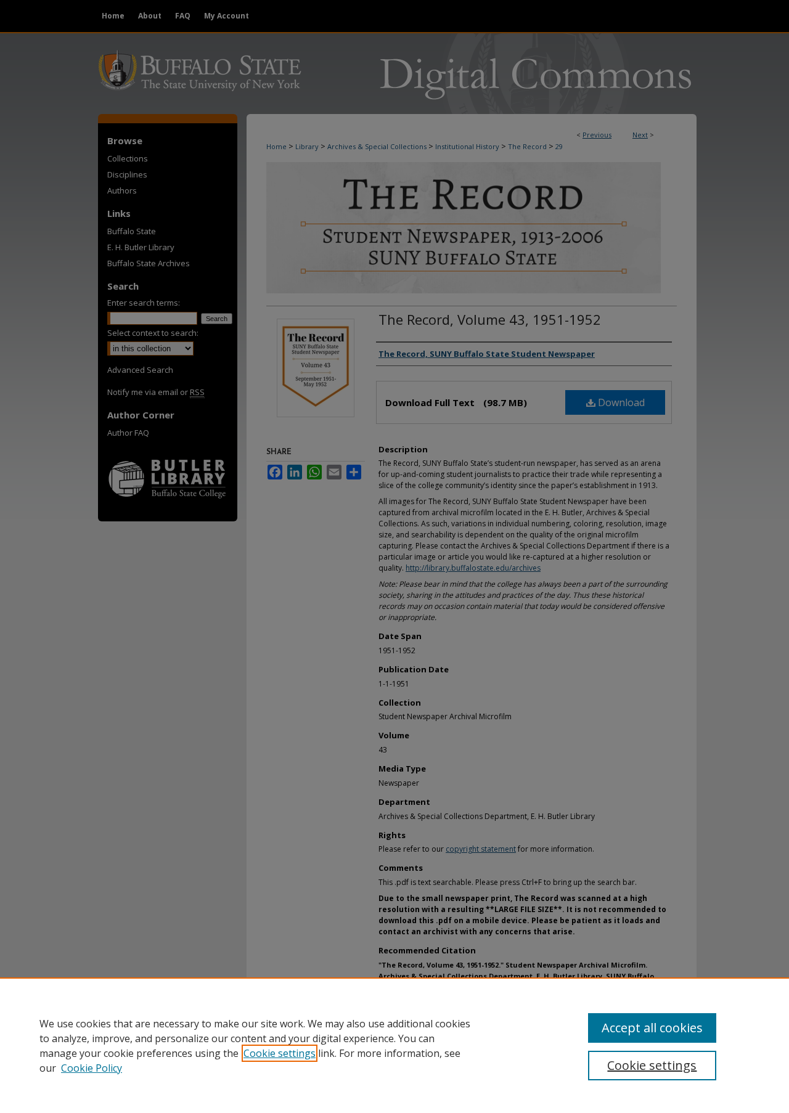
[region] (394, 1045)
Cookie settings (279, 1053)
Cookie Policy (91, 1068)
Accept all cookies (652, 1027)
